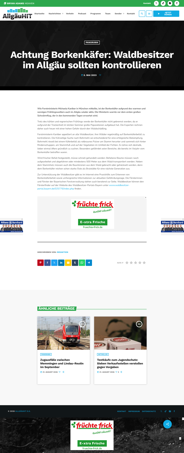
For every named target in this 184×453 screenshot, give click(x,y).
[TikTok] (163, 3)
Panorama (92, 42)
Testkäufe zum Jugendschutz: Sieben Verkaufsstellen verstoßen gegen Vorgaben (120, 363)
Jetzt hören (164, 14)
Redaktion (62, 252)
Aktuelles (103, 354)
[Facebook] (176, 3)
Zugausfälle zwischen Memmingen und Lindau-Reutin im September (62, 363)
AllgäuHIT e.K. (22, 411)
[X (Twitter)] (156, 3)
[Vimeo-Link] (17, 13)
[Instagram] (170, 3)
